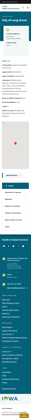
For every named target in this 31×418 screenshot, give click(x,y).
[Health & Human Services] (6, 6)
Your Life (7, 334)
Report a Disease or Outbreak (12, 355)
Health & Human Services (10, 8)
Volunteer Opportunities (10, 310)
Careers (4, 306)
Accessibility (6, 372)
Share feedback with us (16, 288)
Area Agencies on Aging (10, 358)
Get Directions (11, 175)
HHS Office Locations (9, 362)
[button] (15, 143)
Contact (6, 351)
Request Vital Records (9, 330)
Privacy (4, 382)
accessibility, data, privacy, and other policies (14, 413)
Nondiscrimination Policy (10, 379)
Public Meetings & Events (10, 303)
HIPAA (4, 375)
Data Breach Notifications (11, 317)
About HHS (6, 299)
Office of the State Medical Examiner (14, 337)
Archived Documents (9, 389)
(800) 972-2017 (12, 277)
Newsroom (5, 313)
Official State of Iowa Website (9, 1)
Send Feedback (7, 408)
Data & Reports (7, 327)
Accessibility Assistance (10, 341)
